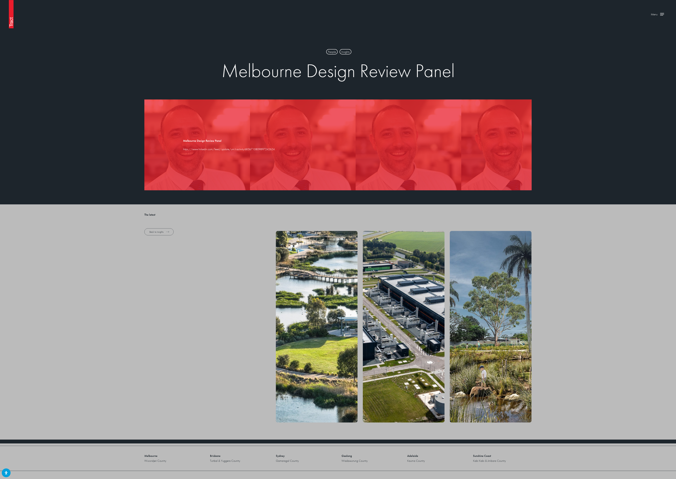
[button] (657, 14)
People (332, 52)
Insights (345, 52)
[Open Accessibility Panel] (6, 472)
